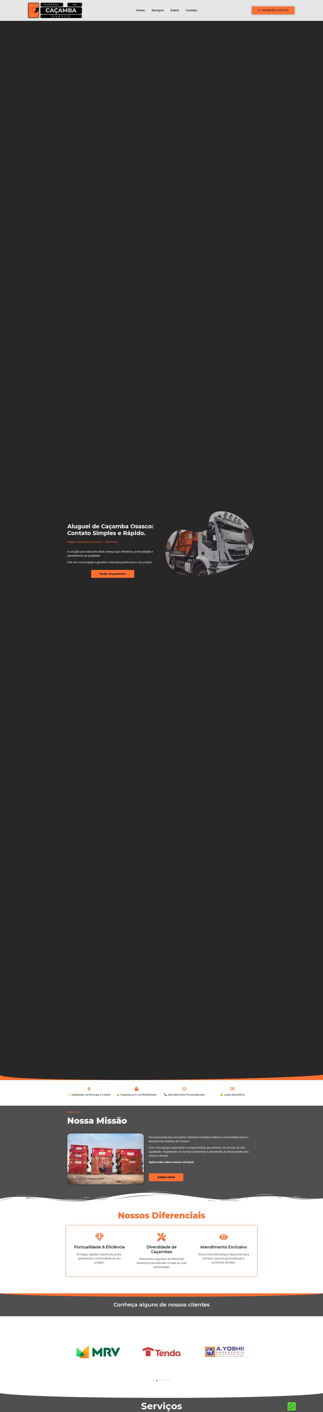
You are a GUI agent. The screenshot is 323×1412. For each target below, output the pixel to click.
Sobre (174, 10)
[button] (71, 1352)
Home (140, 10)
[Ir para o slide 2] (156, 1380)
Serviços (158, 10)
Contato (191, 10)
